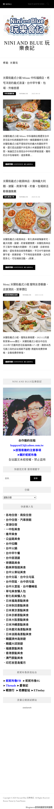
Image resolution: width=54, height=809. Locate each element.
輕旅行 (10, 690)
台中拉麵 (11, 543)
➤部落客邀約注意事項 (27, 450)
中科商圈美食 (9, 93)
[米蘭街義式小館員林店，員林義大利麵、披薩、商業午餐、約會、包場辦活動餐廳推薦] (27, 218)
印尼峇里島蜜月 (16, 662)
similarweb (27, 707)
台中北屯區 (27, 577)
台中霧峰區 (30, 586)
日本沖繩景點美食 (17, 624)
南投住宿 (26, 515)
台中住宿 (11, 519)
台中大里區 (13, 586)
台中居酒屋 (13, 557)
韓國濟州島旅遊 (16, 638)
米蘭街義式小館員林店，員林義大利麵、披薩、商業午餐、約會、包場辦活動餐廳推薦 (25, 186)
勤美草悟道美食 (16, 567)
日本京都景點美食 (17, 615)
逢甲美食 (11, 534)
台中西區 (11, 581)
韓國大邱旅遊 (14, 643)
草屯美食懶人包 (16, 591)
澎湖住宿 (11, 524)
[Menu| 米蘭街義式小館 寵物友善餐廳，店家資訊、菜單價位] (27, 316)
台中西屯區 (27, 581)
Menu (9, 4)
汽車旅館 (26, 519)
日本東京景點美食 (17, 610)
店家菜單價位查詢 (11, 295)
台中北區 (11, 577)
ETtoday (39, 690)
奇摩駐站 (24, 690)
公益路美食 (13, 538)
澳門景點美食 (14, 657)
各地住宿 (11, 515)
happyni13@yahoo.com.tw (27, 445)
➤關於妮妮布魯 (27, 454)
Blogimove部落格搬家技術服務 (39, 807)
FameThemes (21, 801)
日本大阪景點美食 (17, 619)
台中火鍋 (11, 548)
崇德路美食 (13, 562)
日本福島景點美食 (17, 600)
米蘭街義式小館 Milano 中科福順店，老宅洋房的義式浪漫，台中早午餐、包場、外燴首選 (26, 83)
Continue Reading (23, 164)
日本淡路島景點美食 (19, 634)
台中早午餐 (13, 553)
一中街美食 (13, 529)
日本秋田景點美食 (17, 605)
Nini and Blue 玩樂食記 (27, 45)
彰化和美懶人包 (16, 596)
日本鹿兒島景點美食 (19, 629)
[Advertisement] (27, 747)
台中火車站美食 (16, 572)
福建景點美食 (14, 648)
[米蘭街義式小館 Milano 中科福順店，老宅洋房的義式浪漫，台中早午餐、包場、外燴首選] (27, 115)
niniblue (23, 93)
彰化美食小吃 (9, 197)
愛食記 (24, 685)
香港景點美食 (14, 653)
